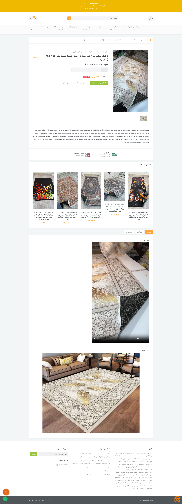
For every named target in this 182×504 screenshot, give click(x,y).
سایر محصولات (61, 28)
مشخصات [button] (129, 232)
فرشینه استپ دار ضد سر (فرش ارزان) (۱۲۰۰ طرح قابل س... (79, 28)
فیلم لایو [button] (148, 232)
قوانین (54, 27)
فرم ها (31, 28)
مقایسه (63, 83)
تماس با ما (36, 28)
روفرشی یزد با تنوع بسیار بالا (133, 28)
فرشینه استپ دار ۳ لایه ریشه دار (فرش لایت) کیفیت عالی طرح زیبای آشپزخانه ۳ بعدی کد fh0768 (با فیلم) (43, 216)
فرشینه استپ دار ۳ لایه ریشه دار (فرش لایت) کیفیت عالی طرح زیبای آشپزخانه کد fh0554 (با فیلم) (138, 216)
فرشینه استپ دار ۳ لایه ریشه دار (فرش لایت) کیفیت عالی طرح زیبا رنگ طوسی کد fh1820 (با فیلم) (91, 214)
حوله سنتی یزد (145, 30)
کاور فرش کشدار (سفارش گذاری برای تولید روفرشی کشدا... (105, 28)
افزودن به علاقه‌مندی (79, 83)
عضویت (34, 454)
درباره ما (48, 28)
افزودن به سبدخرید (98, 83)
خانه (150, 27)
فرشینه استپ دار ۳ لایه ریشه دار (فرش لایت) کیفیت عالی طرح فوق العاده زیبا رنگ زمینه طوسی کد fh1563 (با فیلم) (115, 207)
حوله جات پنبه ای (123, 28)
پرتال (141, 500)
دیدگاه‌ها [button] (139, 232)
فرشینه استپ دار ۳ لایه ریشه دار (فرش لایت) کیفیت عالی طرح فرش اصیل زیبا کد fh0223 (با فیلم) (67, 216)
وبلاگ (42, 27)
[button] (36, 18)
